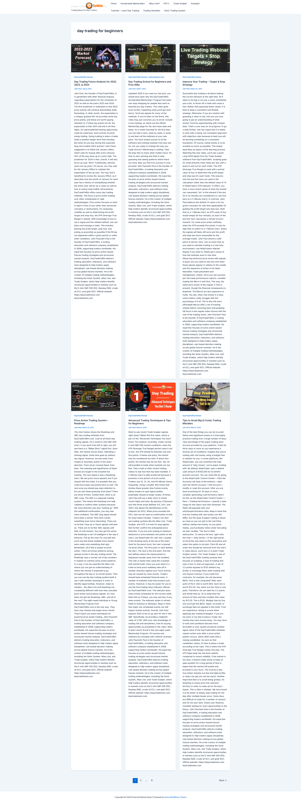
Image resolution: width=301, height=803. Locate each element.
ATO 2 (166, 3)
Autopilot (195, 3)
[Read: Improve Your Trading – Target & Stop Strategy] (205, 58)
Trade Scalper (180, 3)
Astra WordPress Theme (175, 797)
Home (114, 3)
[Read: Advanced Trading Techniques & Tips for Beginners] (150, 397)
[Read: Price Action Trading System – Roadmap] (96, 397)
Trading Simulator (151, 10)
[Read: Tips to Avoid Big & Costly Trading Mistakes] (205, 397)
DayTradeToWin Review (83, 77)
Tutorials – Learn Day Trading (125, 10)
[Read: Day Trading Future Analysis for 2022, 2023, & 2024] (96, 58)
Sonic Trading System (174, 10)
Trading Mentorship (156, 77)
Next (223, 780)
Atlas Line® (154, 3)
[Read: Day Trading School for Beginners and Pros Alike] (150, 58)
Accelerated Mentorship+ (133, 3)
